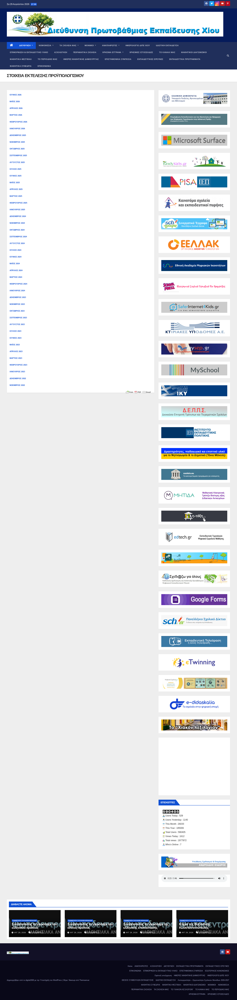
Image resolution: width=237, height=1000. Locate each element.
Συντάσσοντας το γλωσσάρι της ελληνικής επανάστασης (145, 926)
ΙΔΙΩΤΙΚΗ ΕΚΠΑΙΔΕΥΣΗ (167, 45)
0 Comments (37, 933)
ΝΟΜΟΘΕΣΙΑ (45, 45)
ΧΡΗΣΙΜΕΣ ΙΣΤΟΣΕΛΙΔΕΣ (141, 52)
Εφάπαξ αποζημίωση (163, 975)
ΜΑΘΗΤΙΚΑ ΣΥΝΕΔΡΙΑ (21, 66)
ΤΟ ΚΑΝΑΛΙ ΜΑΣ (167, 52)
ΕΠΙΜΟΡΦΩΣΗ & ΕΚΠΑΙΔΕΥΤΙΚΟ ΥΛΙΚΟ (29, 52)
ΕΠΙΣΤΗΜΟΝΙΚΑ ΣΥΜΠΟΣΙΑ (118, 59)
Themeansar (84, 980)
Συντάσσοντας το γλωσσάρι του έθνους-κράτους (90, 926)
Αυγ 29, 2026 (20, 933)
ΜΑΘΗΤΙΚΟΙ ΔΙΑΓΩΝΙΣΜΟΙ (194, 52)
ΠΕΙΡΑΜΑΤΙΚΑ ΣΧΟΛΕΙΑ (84, 52)
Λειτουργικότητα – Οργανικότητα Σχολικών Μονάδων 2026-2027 (203, 980)
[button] (228, 56)
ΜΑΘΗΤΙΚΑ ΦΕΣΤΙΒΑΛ (21, 59)
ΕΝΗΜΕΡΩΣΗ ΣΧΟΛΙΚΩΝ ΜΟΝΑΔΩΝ (24, 920)
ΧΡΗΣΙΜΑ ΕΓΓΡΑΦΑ (112, 52)
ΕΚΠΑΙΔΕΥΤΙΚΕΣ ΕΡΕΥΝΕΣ (150, 59)
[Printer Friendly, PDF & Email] (138, 392)
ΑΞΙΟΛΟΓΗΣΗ (60, 52)
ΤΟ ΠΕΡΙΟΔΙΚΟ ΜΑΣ (47, 59)
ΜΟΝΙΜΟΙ (89, 45)
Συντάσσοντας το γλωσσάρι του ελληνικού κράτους (34, 926)
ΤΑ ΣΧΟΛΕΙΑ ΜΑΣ (68, 45)
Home (130, 966)
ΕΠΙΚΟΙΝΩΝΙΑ (44, 66)
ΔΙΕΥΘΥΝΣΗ (25, 45)
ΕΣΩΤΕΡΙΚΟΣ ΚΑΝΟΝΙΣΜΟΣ (217, 971)
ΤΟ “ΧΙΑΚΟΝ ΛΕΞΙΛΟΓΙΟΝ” (182, 989)
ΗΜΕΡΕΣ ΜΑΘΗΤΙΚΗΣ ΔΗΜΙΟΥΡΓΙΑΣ (81, 59)
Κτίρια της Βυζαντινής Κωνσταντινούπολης (194, 926)
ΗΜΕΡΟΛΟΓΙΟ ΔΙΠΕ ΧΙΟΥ (137, 45)
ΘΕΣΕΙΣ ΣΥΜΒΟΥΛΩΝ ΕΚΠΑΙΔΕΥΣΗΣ (137, 980)
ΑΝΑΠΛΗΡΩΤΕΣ (110, 45)
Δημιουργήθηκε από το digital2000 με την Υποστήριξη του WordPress (34, 980)
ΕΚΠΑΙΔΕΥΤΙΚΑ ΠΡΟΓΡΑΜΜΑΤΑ (184, 59)
